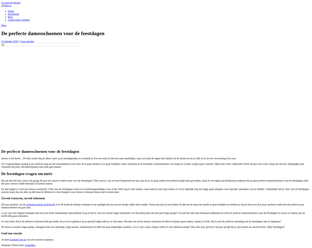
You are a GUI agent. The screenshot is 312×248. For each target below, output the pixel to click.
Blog (10, 17)
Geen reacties (27, 41)
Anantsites (30, 245)
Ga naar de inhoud (10, 2)
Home (11, 11)
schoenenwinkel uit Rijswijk (40, 204)
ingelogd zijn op (18, 239)
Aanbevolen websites (19, 20)
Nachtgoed (13, 14)
